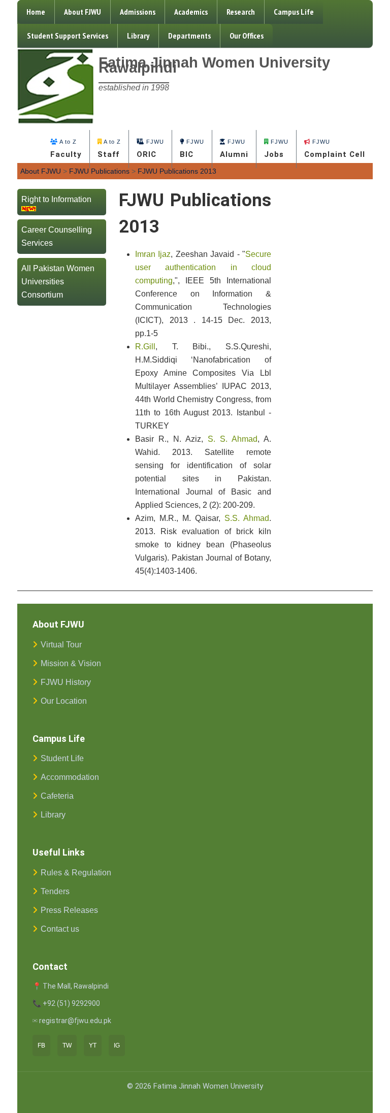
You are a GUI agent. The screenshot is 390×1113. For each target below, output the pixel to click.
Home (35, 12)
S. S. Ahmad (232, 439)
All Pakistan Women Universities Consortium (57, 281)
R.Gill (145, 346)
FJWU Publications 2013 (177, 171)
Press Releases (69, 910)
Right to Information (56, 199)
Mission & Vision (71, 663)
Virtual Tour (61, 644)
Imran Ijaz (153, 254)
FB (41, 1045)
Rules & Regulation (76, 872)
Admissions (137, 12)
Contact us (60, 929)
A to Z (66, 149)
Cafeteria (57, 796)
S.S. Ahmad (246, 518)
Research (240, 12)
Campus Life (294, 12)
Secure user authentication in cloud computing (203, 267)
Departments (189, 35)
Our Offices (247, 35)
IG (117, 1045)
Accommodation (70, 777)
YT (92, 1045)
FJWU (150, 149)
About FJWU (82, 12)
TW (67, 1045)
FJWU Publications (99, 171)
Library (138, 35)
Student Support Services (67, 35)
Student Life (62, 758)
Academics (191, 12)
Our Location (64, 701)
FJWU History (66, 682)
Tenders (55, 891)
